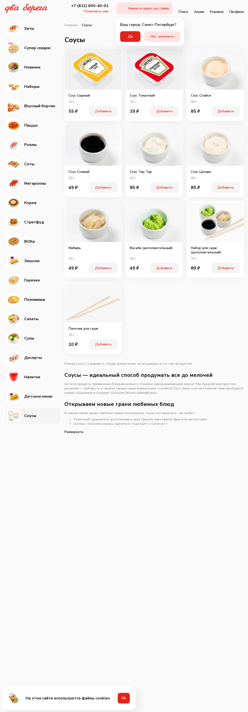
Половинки (34, 299)
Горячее (32, 280)
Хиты (29, 28)
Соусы (30, 415)
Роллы (30, 144)
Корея (30, 202)
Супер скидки (37, 48)
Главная (70, 25)
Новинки (32, 67)
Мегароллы (35, 183)
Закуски (31, 261)
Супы (29, 338)
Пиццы (31, 125)
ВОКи (29, 241)
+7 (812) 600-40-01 (89, 5)
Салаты (31, 319)
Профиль (236, 11)
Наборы (31, 86)
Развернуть (74, 432)
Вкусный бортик (39, 106)
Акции (199, 11)
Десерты (33, 357)
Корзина (217, 11)
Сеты (29, 164)
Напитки (32, 377)
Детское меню (38, 396)
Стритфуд (34, 222)
